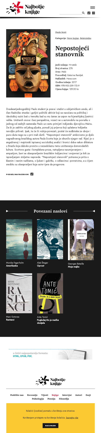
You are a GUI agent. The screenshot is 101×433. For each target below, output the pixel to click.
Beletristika (85, 38)
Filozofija (64, 399)
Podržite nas (17, 395)
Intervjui (67, 395)
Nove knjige (73, 38)
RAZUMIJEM (50, 425)
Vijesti (44, 395)
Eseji (88, 395)
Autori (78, 395)
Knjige (55, 395)
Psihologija (38, 399)
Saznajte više (72, 417)
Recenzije (32, 395)
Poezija (51, 399)
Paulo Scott (60, 32)
